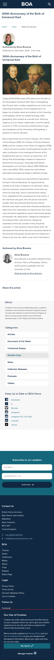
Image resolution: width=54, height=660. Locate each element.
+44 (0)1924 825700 (13, 535)
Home (4, 27)
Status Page (7, 574)
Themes (5, 550)
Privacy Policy (35, 633)
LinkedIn (15, 421)
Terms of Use (7, 589)
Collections (7, 557)
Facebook (15, 400)
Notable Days (14, 355)
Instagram (15, 413)
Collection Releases (17, 369)
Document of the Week (19, 341)
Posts (14, 27)
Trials (4, 567)
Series (4, 554)
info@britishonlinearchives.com (19, 539)
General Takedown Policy (13, 593)
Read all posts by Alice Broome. (28, 273)
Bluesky (14, 408)
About (4, 564)
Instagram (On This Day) (21, 417)
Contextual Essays (17, 348)
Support (5, 571)
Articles (11, 334)
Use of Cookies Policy (13, 636)
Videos (11, 383)
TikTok (14, 425)
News (10, 362)
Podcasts (12, 376)
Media (4, 561)
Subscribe (26, 485)
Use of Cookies (8, 596)
